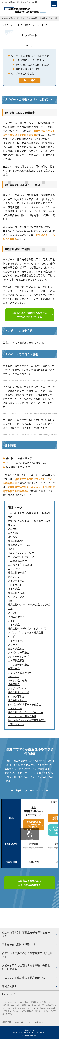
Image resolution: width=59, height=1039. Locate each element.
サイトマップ (8, 994)
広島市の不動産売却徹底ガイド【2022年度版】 (20, 2)
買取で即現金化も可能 (27, 69)
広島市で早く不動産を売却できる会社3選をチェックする (29, 314)
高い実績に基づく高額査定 (30, 60)
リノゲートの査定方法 (23, 73)
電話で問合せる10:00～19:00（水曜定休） (34, 824)
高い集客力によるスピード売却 (32, 64)
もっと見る (29, 80)
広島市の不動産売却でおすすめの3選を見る (29, 882)
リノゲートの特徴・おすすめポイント (31, 55)
